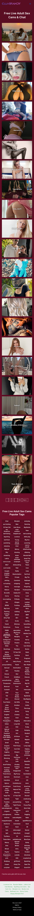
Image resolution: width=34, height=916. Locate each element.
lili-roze (17, 346)
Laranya (17, 464)
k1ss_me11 (17, 209)
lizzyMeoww (17, 445)
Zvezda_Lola (17, 229)
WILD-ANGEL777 (17, 150)
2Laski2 (17, 32)
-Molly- (17, 268)
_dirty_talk (17, 52)
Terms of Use (17, 910)
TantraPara (17, 189)
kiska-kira (17, 71)
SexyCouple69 (17, 327)
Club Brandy (9, 887)
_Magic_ (17, 111)
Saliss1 (17, 405)
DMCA (17, 905)
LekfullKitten (17, 248)
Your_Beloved (17, 484)
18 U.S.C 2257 (17, 903)
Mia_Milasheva (17, 366)
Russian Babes (17, 884)
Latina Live (27, 884)
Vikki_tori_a (17, 91)
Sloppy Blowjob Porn (17, 893)
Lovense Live (7, 884)
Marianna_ (17, 386)
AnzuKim (17, 307)
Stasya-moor (17, 170)
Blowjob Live (16, 889)
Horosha (17, 130)
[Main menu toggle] (30, 4)
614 (20, 500)
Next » (25, 500)
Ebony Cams (24, 891)
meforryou (17, 287)
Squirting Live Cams (20, 887)
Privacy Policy (17, 907)
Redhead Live (14, 891)
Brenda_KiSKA (17, 425)
